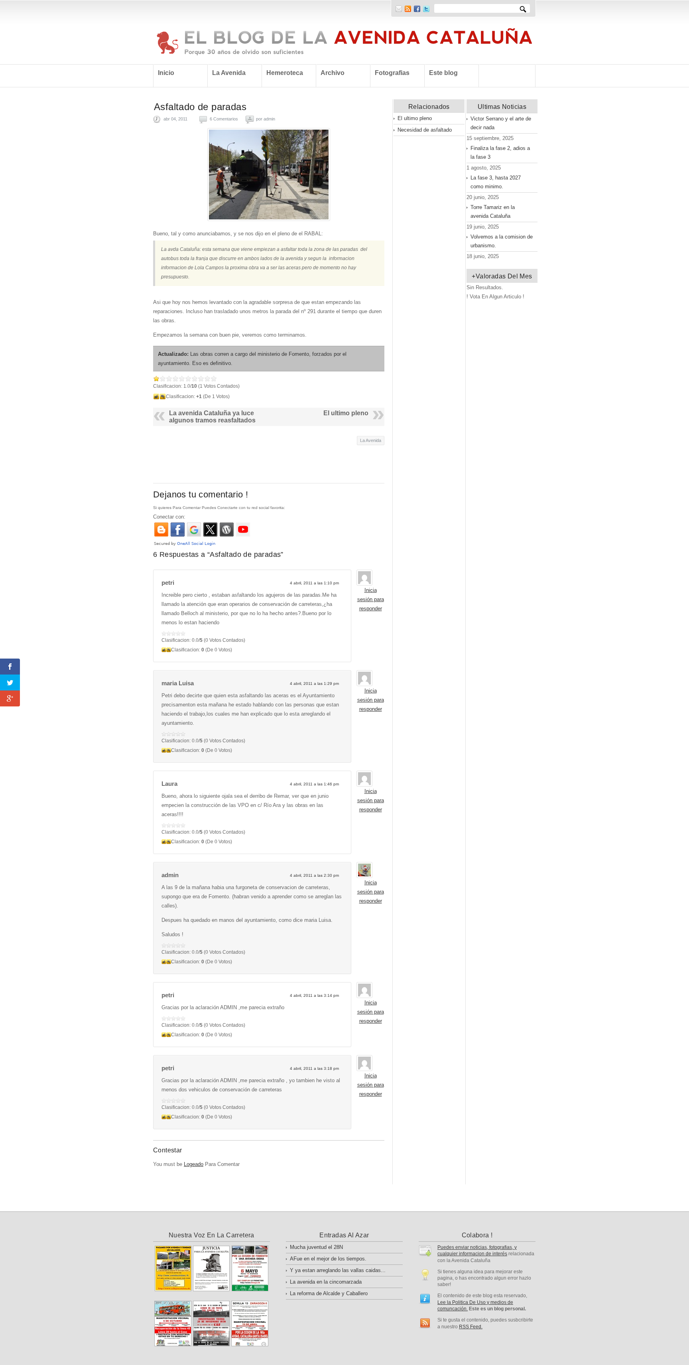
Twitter (426, 9)
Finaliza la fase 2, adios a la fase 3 (500, 152)
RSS (408, 9)
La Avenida (370, 440)
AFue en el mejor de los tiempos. (328, 1259)
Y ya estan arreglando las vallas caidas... (338, 1270)
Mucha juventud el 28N (316, 1247)
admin (269, 118)
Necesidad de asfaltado (425, 130)
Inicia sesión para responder (370, 599)
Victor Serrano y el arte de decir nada (500, 123)
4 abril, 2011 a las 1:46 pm (314, 784)
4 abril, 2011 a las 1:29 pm (314, 683)
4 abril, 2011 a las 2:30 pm (314, 875)
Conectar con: (169, 517)
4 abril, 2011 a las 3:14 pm (314, 995)
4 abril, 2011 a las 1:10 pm (314, 583)
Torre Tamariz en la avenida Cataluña (492, 211)
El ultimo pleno (345, 413)
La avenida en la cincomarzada (326, 1282)
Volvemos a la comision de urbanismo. (501, 241)
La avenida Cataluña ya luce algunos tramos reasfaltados (212, 417)
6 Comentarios (224, 118)
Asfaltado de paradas (200, 106)
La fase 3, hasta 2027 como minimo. (495, 182)
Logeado (193, 1164)
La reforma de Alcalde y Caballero (329, 1293)
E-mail (399, 9)
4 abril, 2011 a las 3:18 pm (314, 1068)
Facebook (417, 9)
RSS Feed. (470, 1326)
